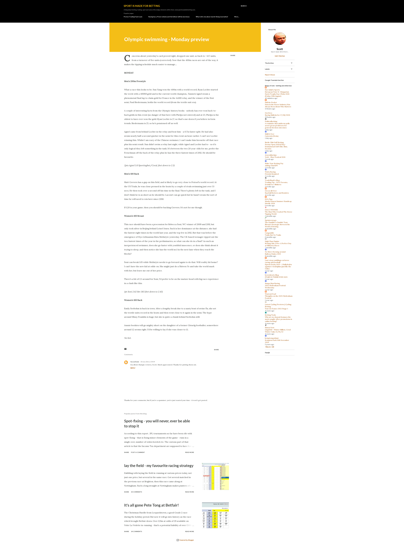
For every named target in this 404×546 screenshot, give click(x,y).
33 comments (136, 492)
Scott (280, 49)
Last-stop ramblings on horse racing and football (277, 261)
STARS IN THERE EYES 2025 (276, 277)
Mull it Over (269, 134)
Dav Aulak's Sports (272, 90)
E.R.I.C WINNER (271, 210)
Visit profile (280, 56)
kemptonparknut (272, 338)
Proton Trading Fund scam (133, 17)
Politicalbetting (271, 121)
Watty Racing (270, 172)
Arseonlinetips (271, 155)
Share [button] (232, 55)
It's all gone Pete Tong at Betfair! (151, 505)
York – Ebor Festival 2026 (275, 157)
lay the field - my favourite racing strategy (158, 465)
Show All (269, 346)
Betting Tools (270, 315)
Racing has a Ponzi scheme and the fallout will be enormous (169, 17)
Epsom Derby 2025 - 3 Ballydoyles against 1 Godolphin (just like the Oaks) (278, 266)
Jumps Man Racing (272, 283)
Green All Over (271, 191)
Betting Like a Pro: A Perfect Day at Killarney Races (278, 244)
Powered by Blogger (186, 540)
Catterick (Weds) (271, 136)
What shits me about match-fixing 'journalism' (212, 17)
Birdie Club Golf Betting (274, 142)
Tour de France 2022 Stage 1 (276, 309)
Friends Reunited (272, 174)
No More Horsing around (275, 252)
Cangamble (269, 233)
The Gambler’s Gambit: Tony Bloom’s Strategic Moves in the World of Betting (277, 224)
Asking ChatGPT (271, 165)
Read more (189, 452)
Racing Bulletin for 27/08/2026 (277, 115)
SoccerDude (134, 362)
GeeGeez (268, 113)
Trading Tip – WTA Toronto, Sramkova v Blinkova (276, 183)
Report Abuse (270, 75)
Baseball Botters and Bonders (277, 193)
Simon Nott (269, 328)
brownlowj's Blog (272, 275)
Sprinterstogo (270, 220)
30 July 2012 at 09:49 (148, 362)
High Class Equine (272, 241)
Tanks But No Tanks (273, 235)
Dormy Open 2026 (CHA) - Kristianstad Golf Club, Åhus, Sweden (276, 146)
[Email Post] (125, 349)
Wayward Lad (270, 294)
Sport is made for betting (142, 5)
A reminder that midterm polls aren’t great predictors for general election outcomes (277, 125)
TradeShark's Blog (272, 180)
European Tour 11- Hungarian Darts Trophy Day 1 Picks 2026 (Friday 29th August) (277, 94)
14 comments (136, 531)
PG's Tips (268, 199)
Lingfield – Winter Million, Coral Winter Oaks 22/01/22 (278, 331)
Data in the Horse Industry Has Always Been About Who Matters (278, 105)
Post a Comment (138, 452)
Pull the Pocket (271, 102)
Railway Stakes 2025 (273, 254)
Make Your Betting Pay (274, 163)
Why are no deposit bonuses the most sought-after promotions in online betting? (278, 319)
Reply (132, 368)
